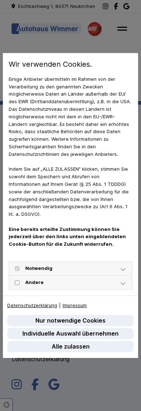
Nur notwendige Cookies (70, 320)
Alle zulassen (71, 346)
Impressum (75, 305)
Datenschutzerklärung (32, 305)
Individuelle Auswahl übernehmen (70, 333)
